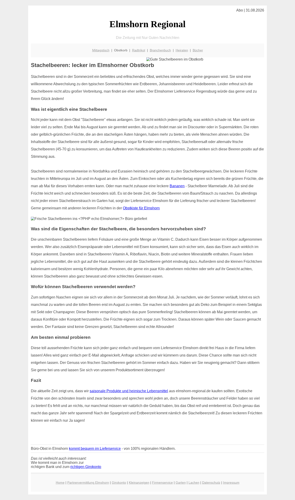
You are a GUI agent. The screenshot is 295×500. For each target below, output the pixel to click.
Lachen (194, 482)
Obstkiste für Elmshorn (141, 208)
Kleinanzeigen (139, 482)
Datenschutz (211, 482)
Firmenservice (162, 482)
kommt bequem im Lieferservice (95, 448)
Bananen (177, 186)
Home (60, 482)
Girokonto (119, 482)
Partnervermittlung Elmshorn (88, 482)
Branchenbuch (160, 50)
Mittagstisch (100, 50)
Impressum (231, 482)
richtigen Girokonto (85, 467)
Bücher (198, 50)
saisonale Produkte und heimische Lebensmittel (129, 391)
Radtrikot (138, 50)
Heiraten (182, 50)
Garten (181, 482)
